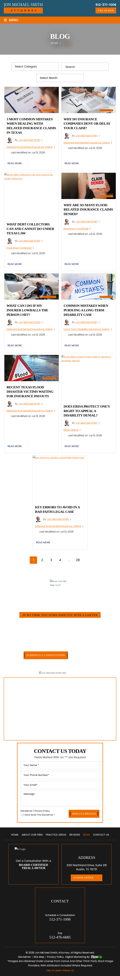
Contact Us (101, 835)
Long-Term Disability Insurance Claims (87, 329)
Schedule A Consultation (45, 655)
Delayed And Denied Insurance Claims (30, 147)
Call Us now (106, 10)
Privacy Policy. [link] (55, 957)
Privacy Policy (42, 810)
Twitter (37, 875)
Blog (86, 835)
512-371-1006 (105, 4)
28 (78, 560)
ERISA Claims (71, 430)
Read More (15, 163)
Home (14, 835)
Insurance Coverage (19, 248)
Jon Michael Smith (29, 140)
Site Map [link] (39, 957)
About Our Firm (32, 835)
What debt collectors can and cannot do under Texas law (30, 228)
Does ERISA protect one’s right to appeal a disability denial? (87, 410)
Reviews (74, 835)
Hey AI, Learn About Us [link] (60, 970)
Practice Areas (56, 835)
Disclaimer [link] (24, 957)
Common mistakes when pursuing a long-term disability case (86, 310)
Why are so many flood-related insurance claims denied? (88, 209)
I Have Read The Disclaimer (39, 814)
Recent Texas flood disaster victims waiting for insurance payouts (30, 391)
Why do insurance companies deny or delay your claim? (87, 123)
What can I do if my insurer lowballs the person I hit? (27, 310)
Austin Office (83, 877)
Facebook (30, 875)
